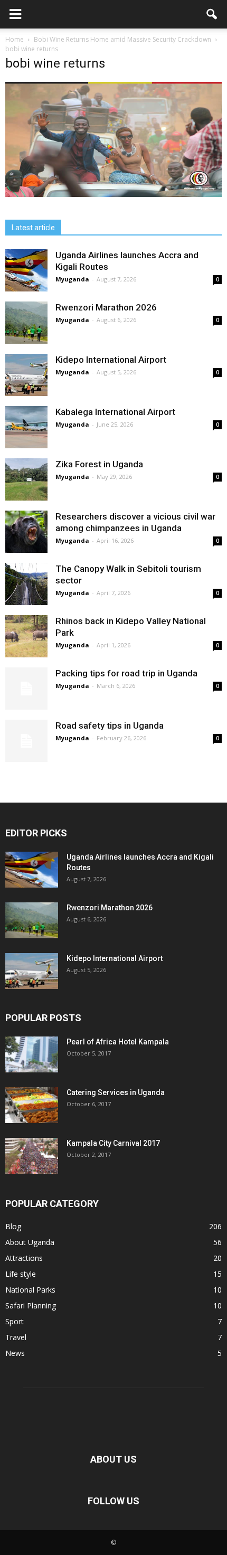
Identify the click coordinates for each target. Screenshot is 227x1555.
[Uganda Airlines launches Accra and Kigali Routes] (26, 270)
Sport (14, 1321)
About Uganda (29, 1242)
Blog (13, 1226)
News (15, 1353)
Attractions (24, 1258)
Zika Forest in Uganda (99, 464)
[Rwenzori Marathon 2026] (26, 322)
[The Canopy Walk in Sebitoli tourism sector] (26, 584)
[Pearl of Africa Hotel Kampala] (31, 1054)
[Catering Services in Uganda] (31, 1105)
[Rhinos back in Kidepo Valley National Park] (26, 636)
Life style (20, 1274)
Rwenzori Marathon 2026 (106, 307)
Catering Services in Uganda (116, 1092)
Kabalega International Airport (115, 412)
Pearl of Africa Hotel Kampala (118, 1042)
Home (14, 39)
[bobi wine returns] (113, 194)
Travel (15, 1337)
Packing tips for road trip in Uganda (127, 673)
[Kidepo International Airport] (26, 375)
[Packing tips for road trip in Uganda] (26, 688)
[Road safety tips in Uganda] (26, 741)
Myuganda (72, 279)
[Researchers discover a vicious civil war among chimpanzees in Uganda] (26, 532)
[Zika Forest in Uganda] (26, 479)
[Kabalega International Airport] (26, 427)
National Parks (30, 1290)
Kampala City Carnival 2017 (113, 1143)
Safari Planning (30, 1305)
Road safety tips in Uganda (109, 725)
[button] (212, 14)
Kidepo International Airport (110, 359)
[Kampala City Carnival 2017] (31, 1156)
